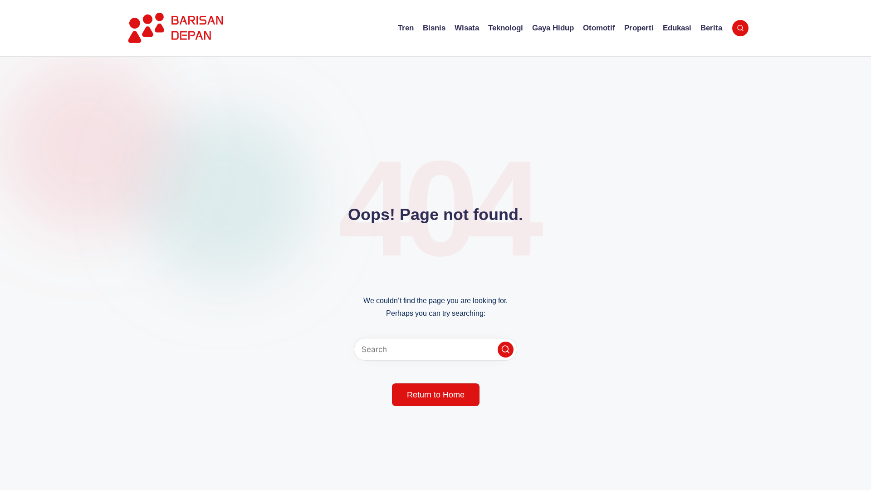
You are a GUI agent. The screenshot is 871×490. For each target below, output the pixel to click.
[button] (506, 350)
